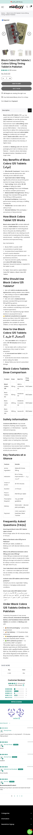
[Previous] (4, 34)
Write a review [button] (16, 702)
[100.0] (20, 712)
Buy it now (16, 89)
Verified (15, 718)
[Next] (29, 34)
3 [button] (17, 796)
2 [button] (14, 796)
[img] (4, 728)
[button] (5, 70)
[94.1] (11, 712)
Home (3, 13)
